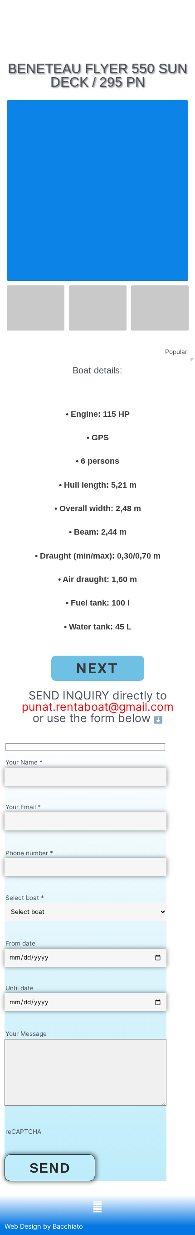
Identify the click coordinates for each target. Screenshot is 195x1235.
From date (20, 943)
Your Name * (24, 762)
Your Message (26, 1033)
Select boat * (24, 897)
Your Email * (23, 807)
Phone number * (29, 853)
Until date (19, 988)
